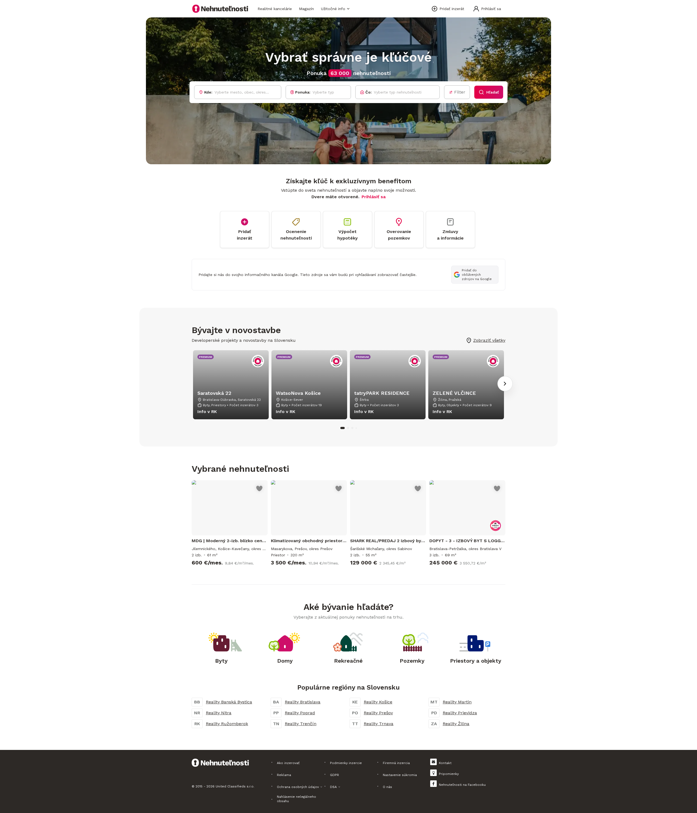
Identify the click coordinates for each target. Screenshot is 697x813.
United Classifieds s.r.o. (235, 786)
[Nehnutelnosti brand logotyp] (220, 9)
